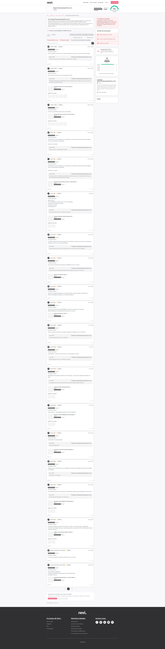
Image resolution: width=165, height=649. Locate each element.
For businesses (115, 2)
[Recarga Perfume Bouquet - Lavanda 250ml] (50, 579)
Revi (47, 15)
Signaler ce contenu (53, 602)
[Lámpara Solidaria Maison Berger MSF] (50, 218)
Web (55, 9)
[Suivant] (76, 589)
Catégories (52, 15)
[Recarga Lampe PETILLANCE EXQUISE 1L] (50, 451)
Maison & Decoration (59, 15)
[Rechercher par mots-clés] (92, 43)
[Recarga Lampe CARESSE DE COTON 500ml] (49, 396)
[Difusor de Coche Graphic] (61, 96)
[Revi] (50, 2)
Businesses (85, 2)
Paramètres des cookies (76, 628)
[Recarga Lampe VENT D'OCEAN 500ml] (53, 226)
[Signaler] (92, 64)
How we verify (93, 2)
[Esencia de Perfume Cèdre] (50, 276)
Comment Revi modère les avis (78, 631)
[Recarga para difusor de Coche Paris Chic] (57, 96)
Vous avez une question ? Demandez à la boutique (82, 34)
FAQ (48, 626)
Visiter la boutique (102, 92)
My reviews (100, 2)
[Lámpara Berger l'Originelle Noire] (50, 389)
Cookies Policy (74, 621)
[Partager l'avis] (90, 64)
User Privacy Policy (75, 626)
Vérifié (60, 46)
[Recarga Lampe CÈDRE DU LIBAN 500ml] (50, 503)
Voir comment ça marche (62, 598)
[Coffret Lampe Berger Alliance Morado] (53, 511)
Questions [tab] (53, 34)
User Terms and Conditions (77, 623)
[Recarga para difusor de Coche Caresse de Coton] (65, 96)
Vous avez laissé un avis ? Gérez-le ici (79, 633)
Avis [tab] (48, 34)
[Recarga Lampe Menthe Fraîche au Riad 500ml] (50, 184)
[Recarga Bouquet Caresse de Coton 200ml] (49, 96)
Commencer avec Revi (52, 598)
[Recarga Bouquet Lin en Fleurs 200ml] (50, 88)
